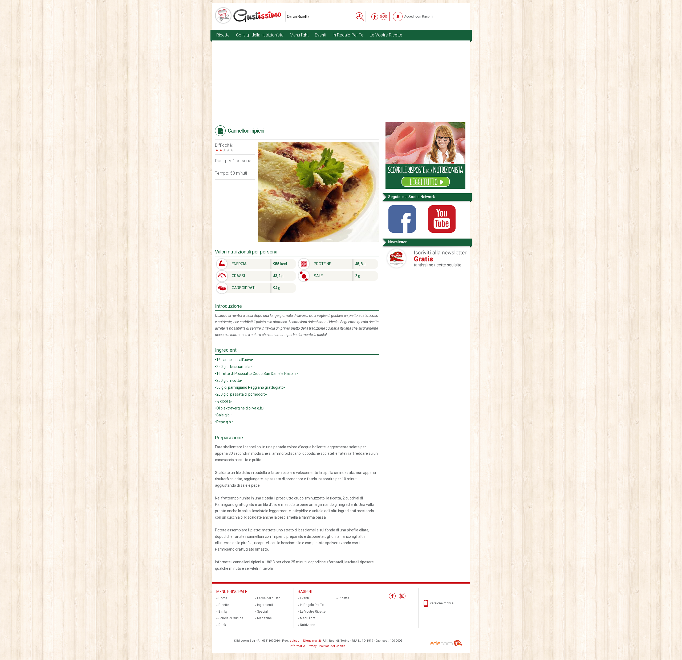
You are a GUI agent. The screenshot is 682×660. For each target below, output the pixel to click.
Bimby (223, 611)
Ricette (223, 35)
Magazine (264, 618)
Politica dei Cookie (332, 646)
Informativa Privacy (303, 646)
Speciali (263, 611)
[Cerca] (360, 16)
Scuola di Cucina (230, 618)
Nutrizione (307, 625)
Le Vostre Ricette (386, 35)
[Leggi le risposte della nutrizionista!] (425, 188)
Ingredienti (265, 605)
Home (222, 598)
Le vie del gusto (268, 598)
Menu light (299, 35)
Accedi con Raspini (418, 16)
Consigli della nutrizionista (259, 35)
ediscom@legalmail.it (305, 640)
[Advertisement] (341, 82)
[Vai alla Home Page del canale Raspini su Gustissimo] (248, 15)
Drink (222, 625)
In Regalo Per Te (347, 35)
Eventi (320, 35)
